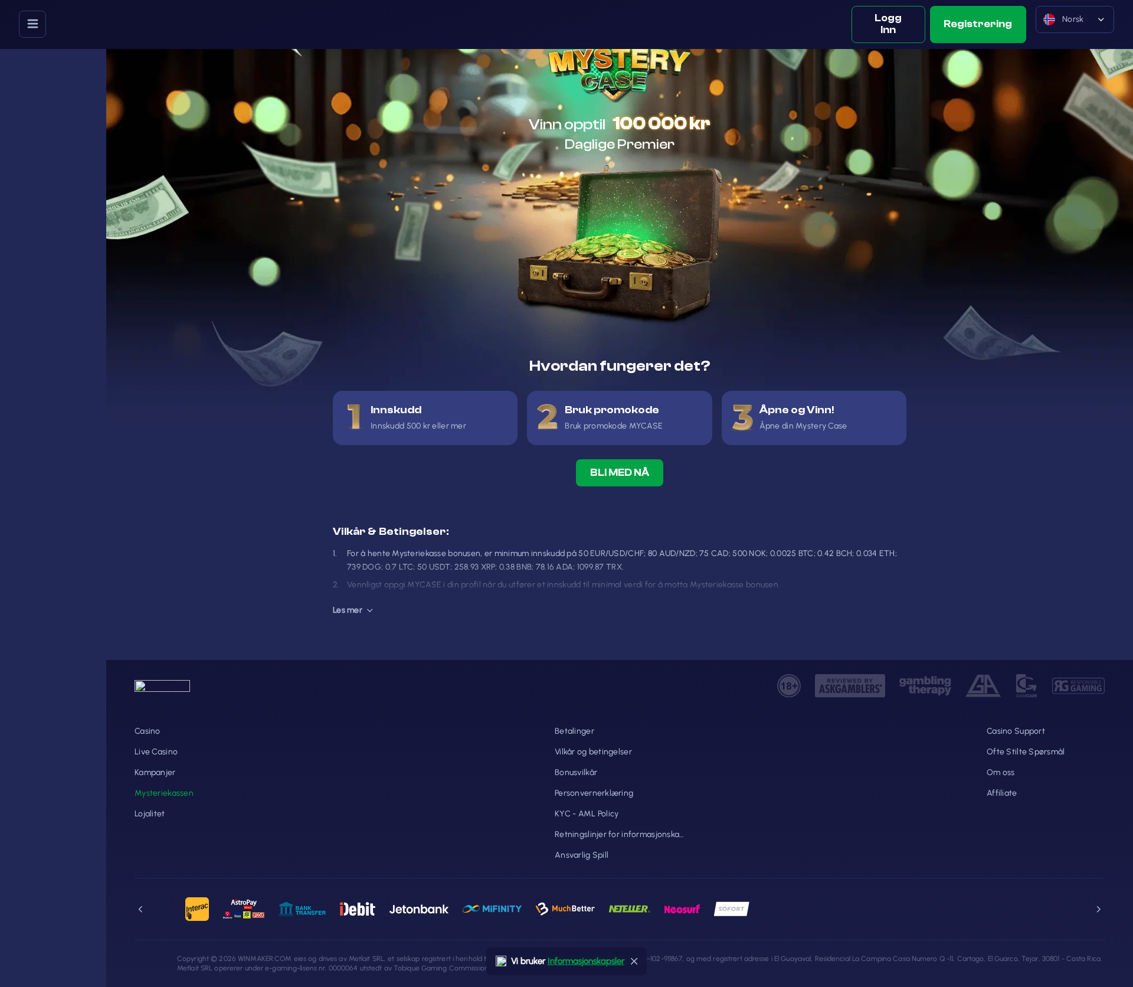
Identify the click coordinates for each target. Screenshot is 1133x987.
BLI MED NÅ (619, 472)
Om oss (1001, 772)
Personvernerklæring (594, 793)
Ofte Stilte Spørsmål (1026, 752)
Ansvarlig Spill (581, 855)
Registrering (978, 24)
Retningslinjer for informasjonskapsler (620, 834)
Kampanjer (155, 772)
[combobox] (1075, 24)
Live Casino (156, 752)
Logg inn (888, 23)
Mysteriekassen (164, 793)
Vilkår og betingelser (593, 752)
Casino (148, 731)
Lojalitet (150, 814)
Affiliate (1002, 793)
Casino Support (1016, 731)
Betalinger (574, 731)
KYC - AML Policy (586, 814)
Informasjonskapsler (586, 961)
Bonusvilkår (576, 772)
